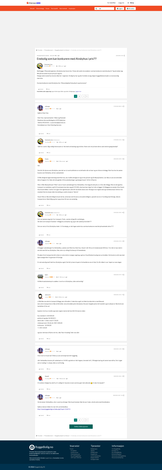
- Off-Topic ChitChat (75, 457)
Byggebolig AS (39, 467)
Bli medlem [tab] (131, 8)
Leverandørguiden (96, 456)
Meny (132, 3)
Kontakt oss (115, 450)
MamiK (47, 376)
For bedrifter (111, 3)
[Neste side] (87, 96)
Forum (47, 8)
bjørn (46, 275)
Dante (46, 159)
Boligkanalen (94, 452)
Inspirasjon (72, 8)
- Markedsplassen (75, 454)
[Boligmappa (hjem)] (33, 3)
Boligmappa (94, 449)
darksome (48, 295)
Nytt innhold (63, 8)
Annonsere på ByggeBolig (119, 456)
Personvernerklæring (117, 457)
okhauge (47, 106)
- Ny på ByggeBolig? (75, 456)
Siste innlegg (40, 8)
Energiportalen (95, 459)
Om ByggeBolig (116, 449)
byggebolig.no (49, 458)
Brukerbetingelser (117, 454)
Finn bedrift (54, 8)
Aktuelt (32, 8)
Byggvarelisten (95, 457)
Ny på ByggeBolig (116, 452)
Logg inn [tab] (120, 8)
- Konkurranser (74, 452)
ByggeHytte (94, 454)
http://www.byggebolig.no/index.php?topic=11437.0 (54, 409)
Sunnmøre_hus (48, 64)
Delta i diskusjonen (81, 426)
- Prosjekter (73, 450)
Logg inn (121, 3)
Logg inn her (78, 91)
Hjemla (92, 450)
